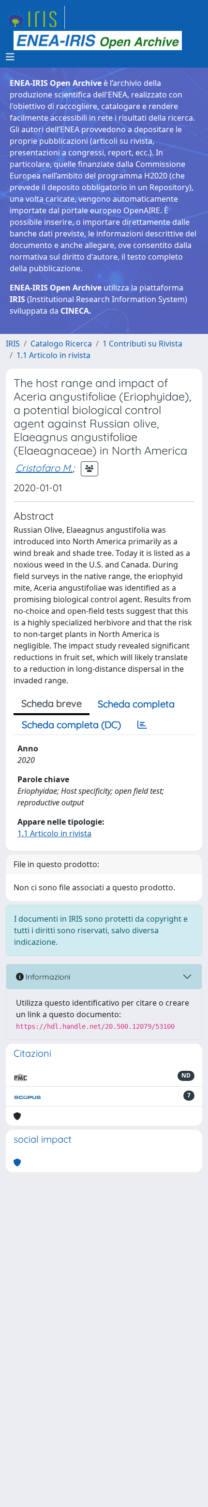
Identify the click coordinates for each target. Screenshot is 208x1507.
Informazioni (47, 977)
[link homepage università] (98, 40)
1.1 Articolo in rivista (53, 355)
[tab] (142, 725)
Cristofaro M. (44, 468)
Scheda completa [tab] (136, 704)
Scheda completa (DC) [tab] (71, 725)
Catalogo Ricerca (61, 343)
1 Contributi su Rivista (142, 343)
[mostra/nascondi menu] (10, 57)
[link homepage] (35, 17)
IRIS (13, 343)
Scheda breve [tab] (51, 703)
